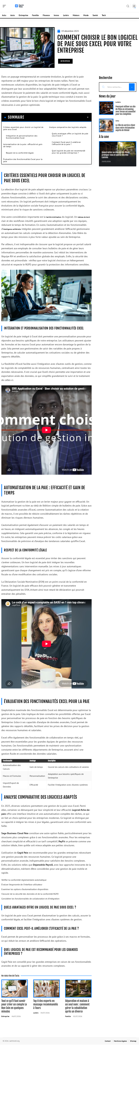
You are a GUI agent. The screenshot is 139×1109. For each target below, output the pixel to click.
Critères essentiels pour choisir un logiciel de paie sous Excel (23, 128)
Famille (68, 1016)
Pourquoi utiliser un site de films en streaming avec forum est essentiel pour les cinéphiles (125, 110)
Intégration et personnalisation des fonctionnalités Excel (21, 137)
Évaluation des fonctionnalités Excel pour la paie (22, 160)
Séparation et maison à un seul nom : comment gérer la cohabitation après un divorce (77, 1006)
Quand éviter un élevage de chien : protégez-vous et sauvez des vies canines (116, 155)
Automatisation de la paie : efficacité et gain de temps (22, 145)
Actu (117, 121)
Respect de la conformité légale (20, 153)
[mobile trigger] (5, 6)
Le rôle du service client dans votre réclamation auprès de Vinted (125, 128)
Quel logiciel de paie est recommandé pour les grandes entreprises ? (68, 151)
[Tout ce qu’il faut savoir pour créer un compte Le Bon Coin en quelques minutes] (15, 988)
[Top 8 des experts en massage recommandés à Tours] (46, 988)
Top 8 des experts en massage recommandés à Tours (45, 1004)
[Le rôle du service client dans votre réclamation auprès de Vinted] (106, 125)
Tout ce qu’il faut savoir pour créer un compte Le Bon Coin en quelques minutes (14, 1006)
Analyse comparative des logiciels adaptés (67, 127)
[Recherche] (128, 6)
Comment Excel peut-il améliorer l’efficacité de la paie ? (66, 143)
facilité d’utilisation (53, 217)
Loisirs (35, 1013)
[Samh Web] (19, 6)
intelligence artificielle (12, 229)
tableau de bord (84, 217)
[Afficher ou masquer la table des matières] (56, 117)
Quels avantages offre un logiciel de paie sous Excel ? (70, 134)
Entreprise (65, 61)
